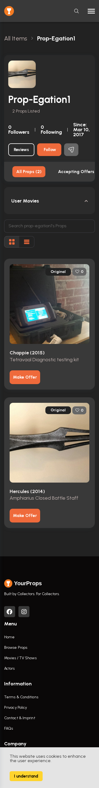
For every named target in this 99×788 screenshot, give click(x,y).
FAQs (8, 728)
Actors (9, 668)
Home (9, 637)
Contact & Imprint (19, 718)
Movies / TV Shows (20, 658)
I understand (26, 776)
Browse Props (15, 647)
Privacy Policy (15, 707)
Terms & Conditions (21, 697)
